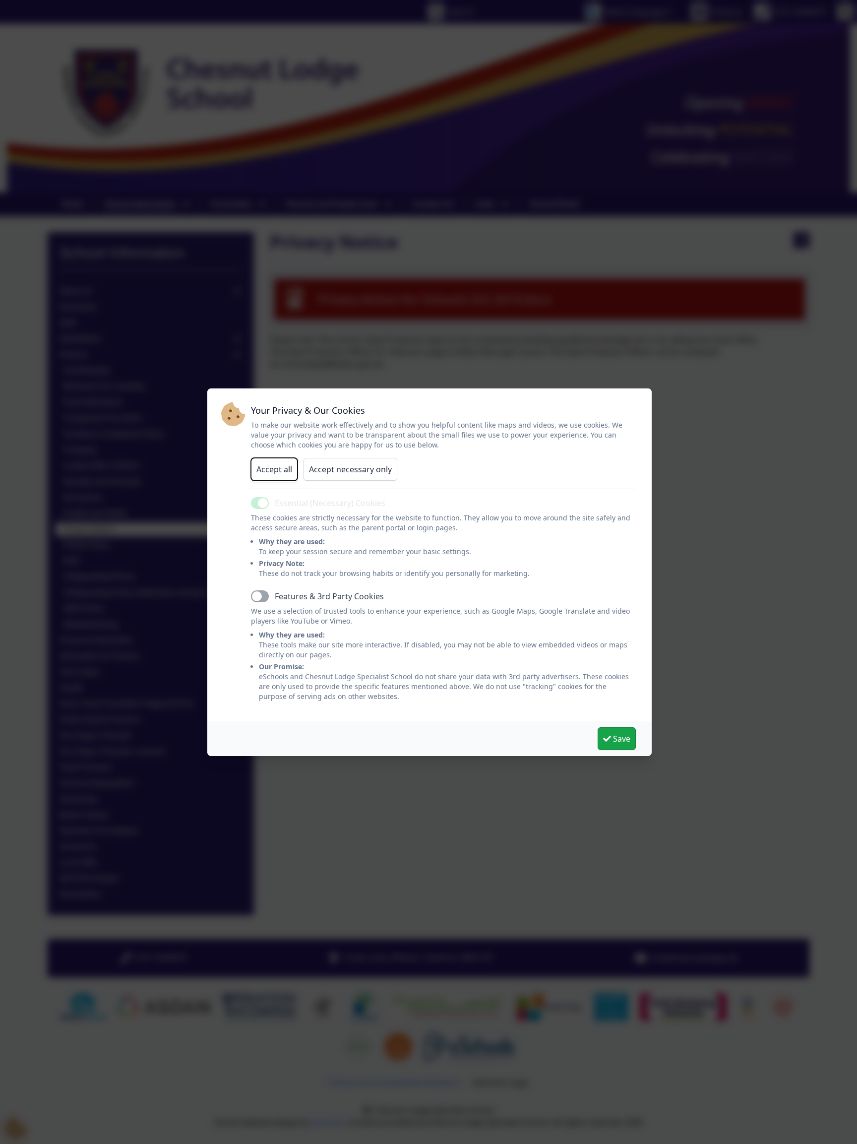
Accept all (274, 469)
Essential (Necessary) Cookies (330, 503)
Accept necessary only (350, 469)
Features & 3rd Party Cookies (329, 596)
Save (620, 738)
